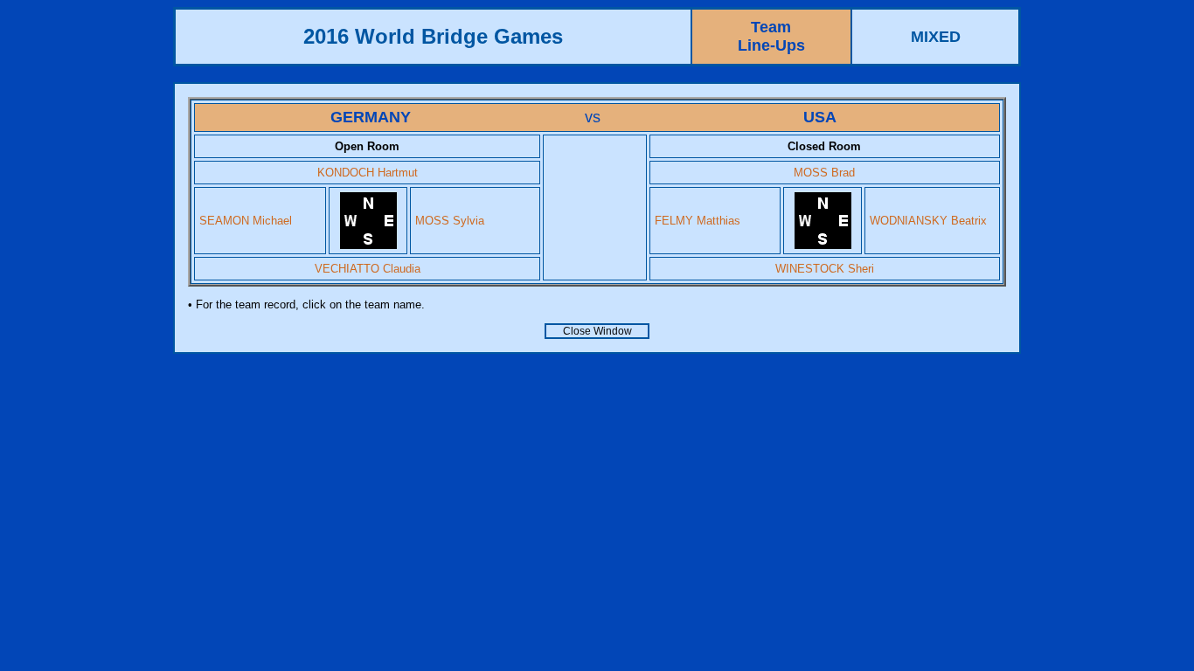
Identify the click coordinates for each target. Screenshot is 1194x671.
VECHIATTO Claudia (367, 268)
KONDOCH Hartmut (367, 172)
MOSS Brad (824, 172)
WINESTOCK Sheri (824, 268)
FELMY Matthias (697, 220)
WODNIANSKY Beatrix (928, 220)
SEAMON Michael (245, 220)
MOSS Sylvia (449, 220)
